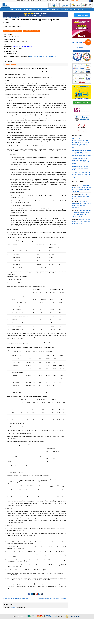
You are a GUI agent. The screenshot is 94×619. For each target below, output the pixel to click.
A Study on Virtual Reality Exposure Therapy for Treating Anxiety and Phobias (81, 168)
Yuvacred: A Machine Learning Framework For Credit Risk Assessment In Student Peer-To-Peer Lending (81, 161)
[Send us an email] (92, 1)
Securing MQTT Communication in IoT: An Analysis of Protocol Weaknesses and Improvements (81, 204)
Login (81, 9)
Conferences (55, 9)
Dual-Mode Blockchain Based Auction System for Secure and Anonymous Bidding (81, 221)
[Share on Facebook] (29, 594)
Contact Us (76, 9)
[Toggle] (4, 61)
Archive (49, 9)
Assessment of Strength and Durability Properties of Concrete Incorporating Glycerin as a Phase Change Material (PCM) (81, 175)
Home (11, 9)
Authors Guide (41, 9)
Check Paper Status (83, 15)
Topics (35, 9)
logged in (13, 607)
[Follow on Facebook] (90, 1)
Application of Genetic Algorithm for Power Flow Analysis (52, 598)
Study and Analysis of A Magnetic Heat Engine (16, 598)
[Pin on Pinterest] (37, 594)
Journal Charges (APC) (83, 102)
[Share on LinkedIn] (39, 594)
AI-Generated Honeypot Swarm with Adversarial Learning (80, 196)
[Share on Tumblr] (42, 594)
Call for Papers (28, 9)
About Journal (18, 9)
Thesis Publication (66, 9)
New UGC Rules (81, 47)
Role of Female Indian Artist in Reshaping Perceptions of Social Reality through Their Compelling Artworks (81, 213)
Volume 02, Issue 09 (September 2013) (11, 17)
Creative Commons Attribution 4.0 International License (42, 56)
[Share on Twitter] (32, 594)
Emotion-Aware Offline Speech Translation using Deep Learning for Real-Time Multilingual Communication (81, 188)
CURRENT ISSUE (77, 42)
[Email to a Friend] (34, 594)
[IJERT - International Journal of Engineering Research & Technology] (5, 5)
